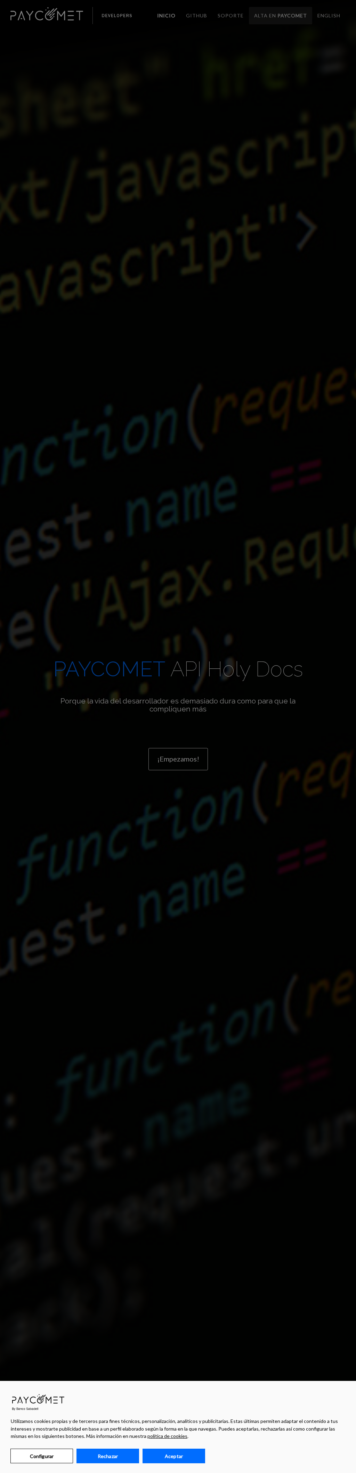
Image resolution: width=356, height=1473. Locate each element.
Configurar (42, 1456)
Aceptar (174, 1456)
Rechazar (108, 1456)
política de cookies (167, 1436)
